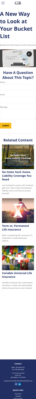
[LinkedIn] (19, 384)
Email (2, 94)
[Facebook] (16, 384)
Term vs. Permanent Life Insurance (15, 227)
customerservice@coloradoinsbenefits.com (18, 381)
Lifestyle (18, 396)
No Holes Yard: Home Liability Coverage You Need (17, 175)
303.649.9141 (20, 367)
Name (2, 82)
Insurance (18, 394)
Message (3, 107)
